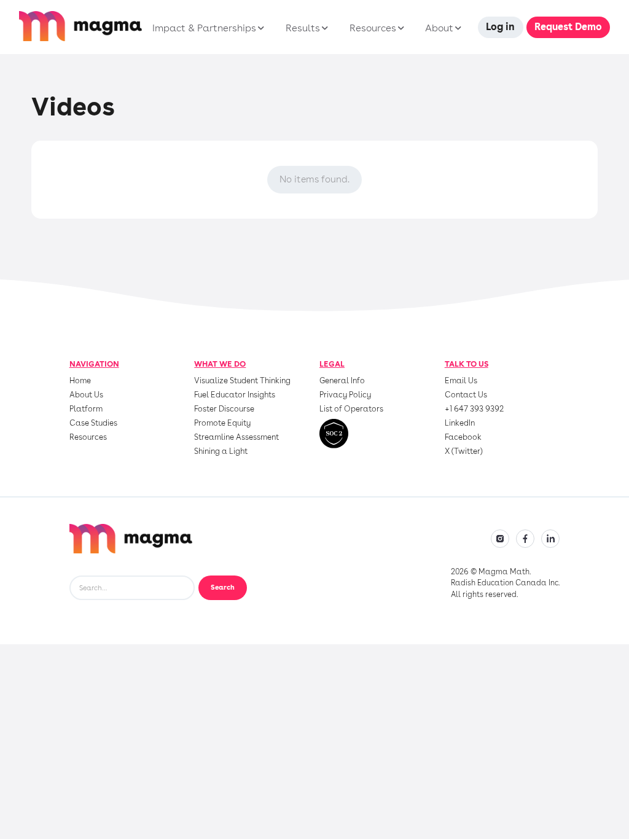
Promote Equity (222, 423)
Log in (500, 27)
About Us (86, 395)
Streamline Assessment (236, 438)
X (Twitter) (464, 452)
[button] (206, 27)
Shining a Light (221, 452)
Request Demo (568, 27)
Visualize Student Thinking (242, 381)
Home (80, 381)
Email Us (461, 381)
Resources (88, 438)
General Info (342, 381)
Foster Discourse (224, 409)
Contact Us (466, 395)
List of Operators (351, 409)
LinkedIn (460, 423)
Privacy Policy (345, 395)
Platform (86, 409)
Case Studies (93, 423)
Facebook (463, 438)
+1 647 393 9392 (474, 409)
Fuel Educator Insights (234, 395)
